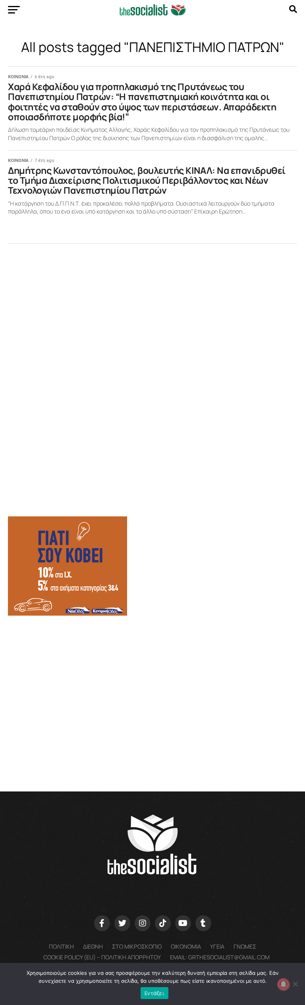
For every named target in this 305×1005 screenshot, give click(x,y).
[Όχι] (295, 984)
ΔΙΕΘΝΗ (93, 946)
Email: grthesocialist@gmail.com (220, 957)
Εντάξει (154, 993)
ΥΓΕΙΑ (217, 946)
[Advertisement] (152, 683)
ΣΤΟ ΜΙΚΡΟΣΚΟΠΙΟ (137, 946)
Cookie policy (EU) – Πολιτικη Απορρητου (102, 957)
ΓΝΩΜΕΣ (245, 946)
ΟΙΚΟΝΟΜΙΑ (186, 946)
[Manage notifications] (283, 984)
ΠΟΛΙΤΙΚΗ (61, 946)
